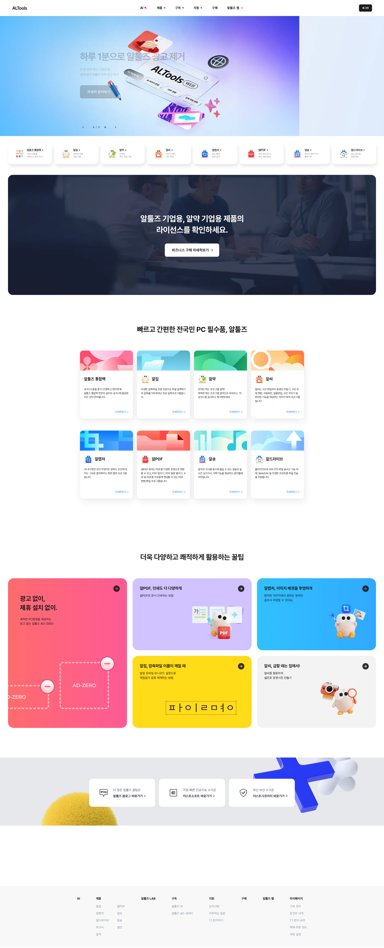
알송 (119, 920)
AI (141, 8)
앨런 (119, 927)
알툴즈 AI (177, 906)
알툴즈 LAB (148, 898)
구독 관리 (295, 906)
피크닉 (100, 927)
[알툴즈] (19, 8)
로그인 (365, 7)
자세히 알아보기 (98, 92)
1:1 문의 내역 (297, 920)
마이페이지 (296, 898)
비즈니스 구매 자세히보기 (190, 250)
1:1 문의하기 (216, 920)
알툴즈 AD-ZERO (182, 913)
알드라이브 (102, 920)
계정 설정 (295, 934)
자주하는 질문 (217, 913)
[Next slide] (115, 127)
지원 (196, 8)
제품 (159, 8)
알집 (98, 906)
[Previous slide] (83, 127)
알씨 (119, 913)
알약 (98, 934)
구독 (178, 8)
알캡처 (100, 913)
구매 (215, 8)
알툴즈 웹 (233, 8)
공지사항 (214, 906)
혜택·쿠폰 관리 (298, 927)
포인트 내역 (297, 913)
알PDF (121, 906)
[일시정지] (105, 127)
